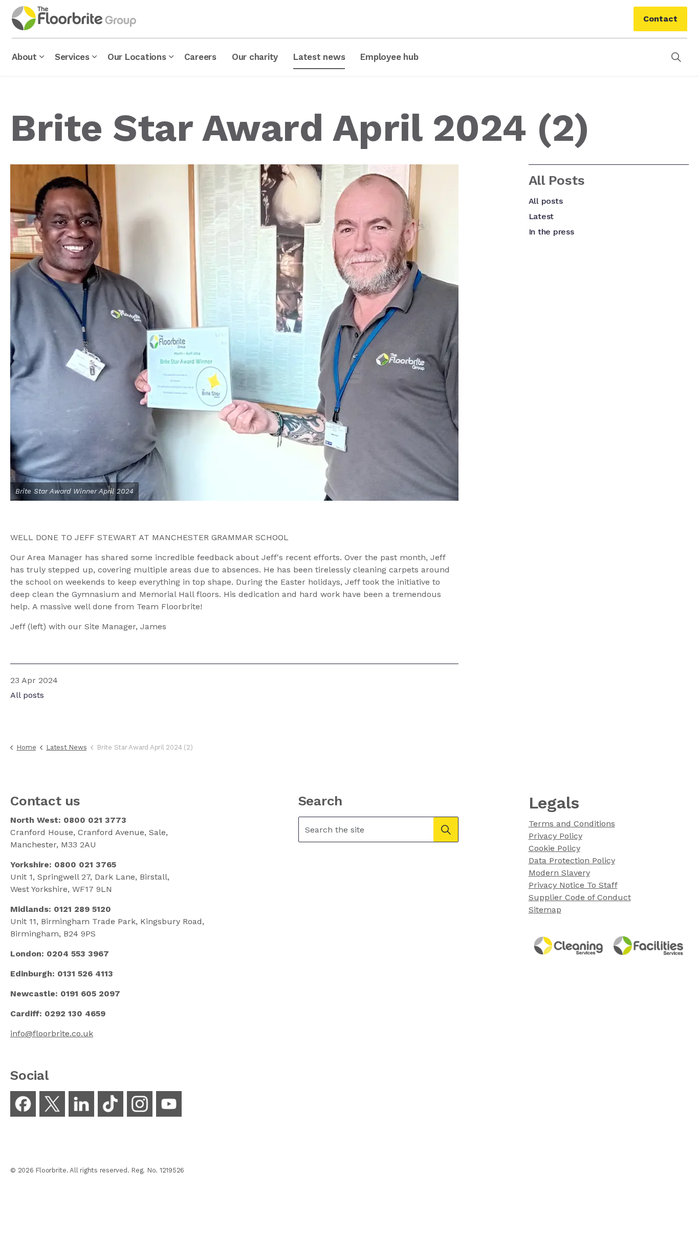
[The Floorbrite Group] (74, 18)
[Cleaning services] (569, 945)
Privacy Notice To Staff (573, 885)
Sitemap (545, 909)
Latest (541, 216)
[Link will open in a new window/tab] (23, 1104)
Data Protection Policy (572, 860)
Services (72, 57)
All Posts (557, 180)
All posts (27, 695)
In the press (551, 232)
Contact (660, 19)
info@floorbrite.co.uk (51, 1033)
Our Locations (136, 57)
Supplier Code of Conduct (580, 897)
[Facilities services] (649, 945)
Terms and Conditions (572, 823)
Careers (200, 57)
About (24, 57)
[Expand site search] (676, 57)
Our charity (255, 57)
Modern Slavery (559, 873)
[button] (445, 829)
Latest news (319, 57)
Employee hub (389, 57)
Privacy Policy (555, 836)
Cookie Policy (554, 848)
